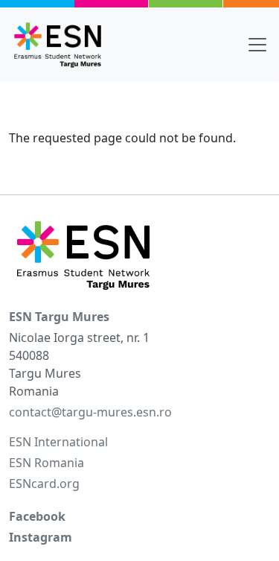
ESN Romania (46, 462)
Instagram (40, 537)
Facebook (37, 516)
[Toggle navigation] (257, 45)
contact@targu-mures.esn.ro (90, 412)
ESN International (58, 442)
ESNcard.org (44, 483)
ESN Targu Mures (59, 316)
